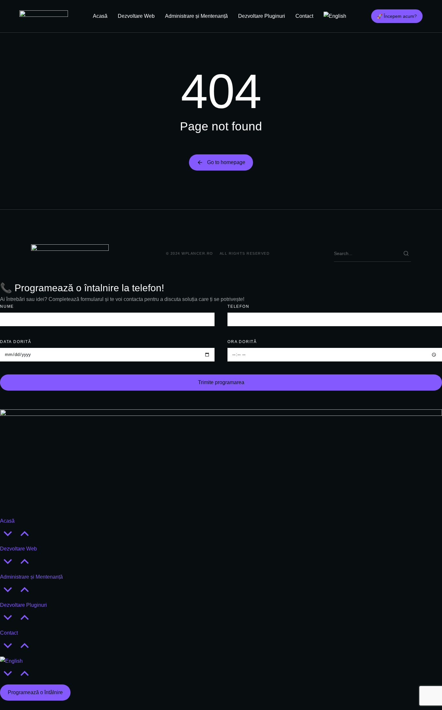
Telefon (238, 306)
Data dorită (15, 341)
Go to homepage (226, 162)
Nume (7, 306)
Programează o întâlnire (35, 692)
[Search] (406, 253)
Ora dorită (242, 341)
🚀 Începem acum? (397, 16)
